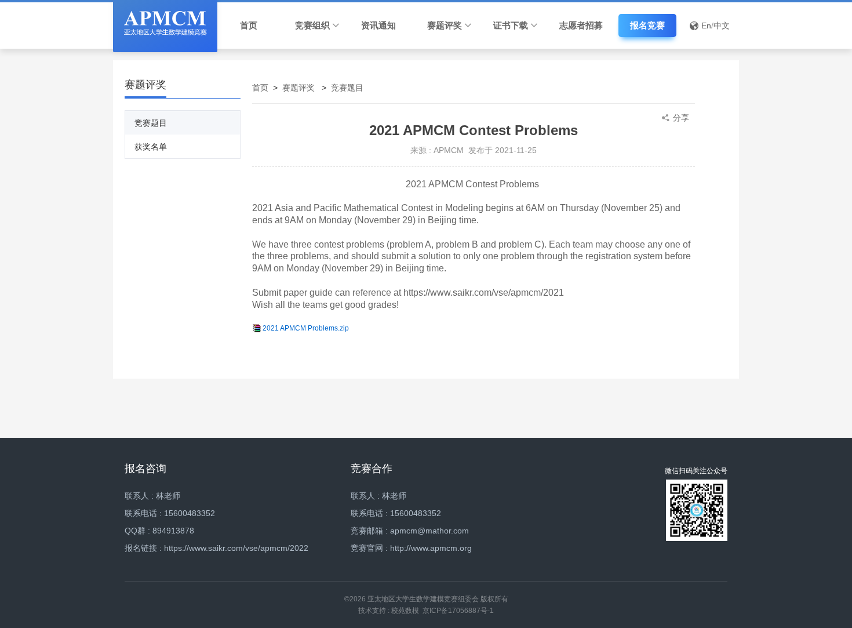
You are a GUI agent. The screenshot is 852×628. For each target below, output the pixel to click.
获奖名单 (150, 146)
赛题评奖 (444, 25)
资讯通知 (378, 25)
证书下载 (510, 25)
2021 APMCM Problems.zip (306, 328)
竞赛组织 (312, 25)
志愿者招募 (581, 25)
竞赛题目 (150, 123)
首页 (248, 25)
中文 (721, 25)
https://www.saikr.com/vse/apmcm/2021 (483, 292)
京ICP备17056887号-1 (458, 611)
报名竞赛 (647, 25)
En (706, 25)
